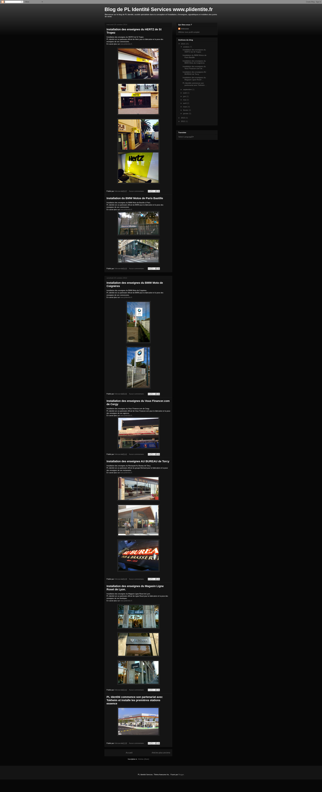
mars (185, 107)
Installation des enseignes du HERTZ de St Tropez (194, 51)
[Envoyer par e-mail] (149, 191)
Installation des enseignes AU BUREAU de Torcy (138, 461)
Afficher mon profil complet (188, 32)
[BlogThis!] (151, 191)
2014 (183, 44)
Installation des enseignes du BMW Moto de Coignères (194, 62)
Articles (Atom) (143, 759)
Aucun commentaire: (137, 191)
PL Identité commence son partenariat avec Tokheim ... (195, 84)
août (185, 93)
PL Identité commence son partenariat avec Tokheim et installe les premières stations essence (135, 700)
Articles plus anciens (161, 753)
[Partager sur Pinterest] (158, 191)
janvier (186, 113)
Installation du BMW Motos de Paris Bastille (135, 198)
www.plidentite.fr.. (126, 415)
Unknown (185, 29)
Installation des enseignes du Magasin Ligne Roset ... (194, 78)
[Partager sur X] (154, 191)
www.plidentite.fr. (126, 44)
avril (185, 103)
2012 (183, 121)
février (186, 110)
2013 (183, 118)
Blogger (181, 775)
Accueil (129, 753)
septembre (187, 89)
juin (184, 96)
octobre (186, 47)
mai (185, 100)
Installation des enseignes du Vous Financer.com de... (194, 67)
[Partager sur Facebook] (156, 191)
